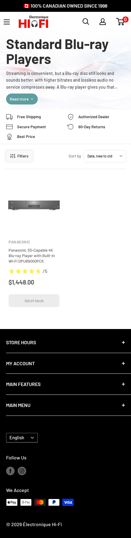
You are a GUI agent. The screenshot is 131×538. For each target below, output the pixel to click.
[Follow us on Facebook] (10, 470)
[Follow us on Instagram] (22, 470)
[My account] (103, 21)
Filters (22, 156)
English (16, 437)
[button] (120, 21)
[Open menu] (7, 21)
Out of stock (34, 301)
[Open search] (86, 21)
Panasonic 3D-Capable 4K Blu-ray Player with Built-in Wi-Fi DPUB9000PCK (32, 256)
